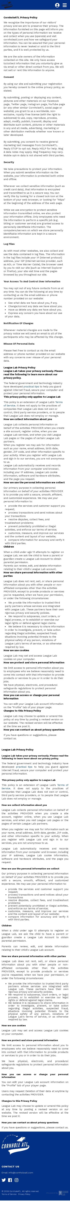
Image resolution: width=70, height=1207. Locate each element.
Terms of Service (9, 1194)
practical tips (31, 386)
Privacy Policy (24, 1194)
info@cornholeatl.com (21, 1172)
